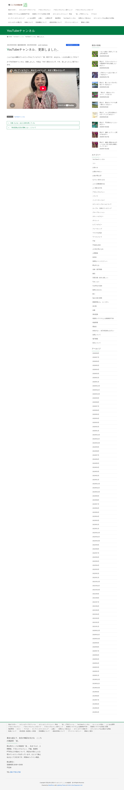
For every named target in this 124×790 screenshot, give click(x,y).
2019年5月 (96, 708)
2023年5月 (96, 512)
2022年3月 (96, 569)
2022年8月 (96, 549)
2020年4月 (96, 663)
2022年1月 (96, 577)
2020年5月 (96, 659)
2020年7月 (96, 651)
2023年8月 (96, 500)
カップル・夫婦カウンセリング (102, 208)
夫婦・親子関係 (97, 269)
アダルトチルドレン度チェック (53, 726)
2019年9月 (96, 692)
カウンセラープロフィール (27, 724)
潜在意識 (95, 314)
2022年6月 (96, 557)
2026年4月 (96, 369)
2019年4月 (96, 712)
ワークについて (97, 237)
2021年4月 (96, 614)
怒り (94, 294)
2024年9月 (96, 447)
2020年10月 (96, 638)
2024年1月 (96, 479)
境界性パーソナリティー (100, 261)
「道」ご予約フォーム (67, 724)
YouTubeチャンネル (72, 45)
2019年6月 (96, 704)
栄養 (94, 310)
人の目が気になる (98, 249)
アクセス (26, 729)
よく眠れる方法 (97, 188)
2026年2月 (96, 377)
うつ (94, 163)
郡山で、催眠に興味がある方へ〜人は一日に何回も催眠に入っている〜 (108, 144)
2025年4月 (96, 418)
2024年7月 (96, 455)
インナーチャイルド (99, 200)
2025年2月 (96, 426)
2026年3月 (96, 373)
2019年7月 (96, 700)
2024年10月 (96, 443)
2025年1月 (96, 430)
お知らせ (95, 167)
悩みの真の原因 (97, 298)
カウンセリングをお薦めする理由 (100, 729)
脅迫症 (95, 326)
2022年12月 (96, 532)
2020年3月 (96, 667)
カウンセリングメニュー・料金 (48, 724)
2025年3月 (96, 422)
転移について (12, 731)
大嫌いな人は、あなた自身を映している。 (23, 123)
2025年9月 (96, 398)
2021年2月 (96, 622)
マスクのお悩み (97, 233)
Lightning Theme (61, 785)
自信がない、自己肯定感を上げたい (103, 330)
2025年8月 (96, 402)
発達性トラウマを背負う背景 (99, 726)
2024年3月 (96, 471)
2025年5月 (96, 414)
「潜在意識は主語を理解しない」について (23, 127)
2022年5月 (96, 561)
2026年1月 (96, 382)
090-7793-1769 (15, 772)
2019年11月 (96, 683)
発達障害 (95, 322)
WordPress (51, 785)
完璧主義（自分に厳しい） (101, 277)
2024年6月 (96, 459)
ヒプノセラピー (97, 224)
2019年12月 (96, 679)
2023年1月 (96, 528)
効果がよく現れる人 (65, 729)
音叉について (97, 343)
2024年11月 (96, 439)
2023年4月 (96, 516)
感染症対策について (59, 731)
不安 (94, 241)
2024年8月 (96, 451)
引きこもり (96, 281)
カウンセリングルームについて (102, 204)
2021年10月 (96, 589)
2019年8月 (96, 696)
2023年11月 (96, 488)
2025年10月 (96, 394)
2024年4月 (96, 467)
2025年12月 (96, 386)
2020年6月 (96, 655)
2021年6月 (96, 606)
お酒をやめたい (97, 171)
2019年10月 (96, 687)
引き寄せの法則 (97, 286)
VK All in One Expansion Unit (74, 785)
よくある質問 (110, 724)
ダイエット (96, 220)
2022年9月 (96, 545)
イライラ (95, 196)
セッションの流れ (98, 724)
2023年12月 (96, 483)
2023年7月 (96, 504)
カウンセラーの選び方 (80, 729)
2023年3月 (96, 520)
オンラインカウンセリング (40, 729)
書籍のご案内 (88, 731)
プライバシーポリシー (74, 731)
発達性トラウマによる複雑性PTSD (103, 318)
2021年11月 (96, 585)
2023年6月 (96, 508)
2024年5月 (96, 463)
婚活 (94, 273)
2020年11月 (96, 634)
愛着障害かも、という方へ (101, 302)
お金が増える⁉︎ (97, 175)
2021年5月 (96, 610)
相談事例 (11, 729)
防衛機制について (44, 731)
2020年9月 (96, 643)
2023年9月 (96, 496)
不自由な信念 (97, 245)
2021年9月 (96, 594)
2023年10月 (96, 492)
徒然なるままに (97, 290)
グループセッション (99, 212)
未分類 (95, 306)
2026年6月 (96, 361)
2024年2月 (96, 475)
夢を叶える (96, 265)
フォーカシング (97, 228)
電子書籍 (95, 339)
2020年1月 (96, 675)
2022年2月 (96, 573)
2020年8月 (96, 647)
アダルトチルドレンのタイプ (32, 726)
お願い (54, 729)
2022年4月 (96, 565)
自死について (97, 334)
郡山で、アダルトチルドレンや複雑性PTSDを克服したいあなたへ (108, 63)
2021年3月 (96, 618)
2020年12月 (96, 630)
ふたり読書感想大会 (99, 184)
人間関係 (95, 253)
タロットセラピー (98, 216)
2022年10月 (96, 541)
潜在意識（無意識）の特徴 (27, 731)
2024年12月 (96, 435)
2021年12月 (96, 581)
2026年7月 (96, 357)
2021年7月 (96, 602)
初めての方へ (12, 724)
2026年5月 (96, 365)
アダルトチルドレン (99, 192)
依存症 (95, 257)
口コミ (19, 729)
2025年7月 (96, 406)
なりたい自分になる (99, 179)
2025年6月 (96, 410)
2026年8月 (96, 353)
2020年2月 (96, 671)
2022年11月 (96, 536)
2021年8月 (96, 598)
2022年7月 (96, 553)
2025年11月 (96, 390)
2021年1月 (96, 626)
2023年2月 (96, 524)
